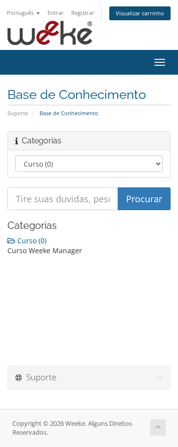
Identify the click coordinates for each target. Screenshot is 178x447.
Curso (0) (30, 240)
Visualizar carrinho (140, 13)
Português (21, 12)
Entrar (55, 12)
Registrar (82, 12)
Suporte (17, 113)
